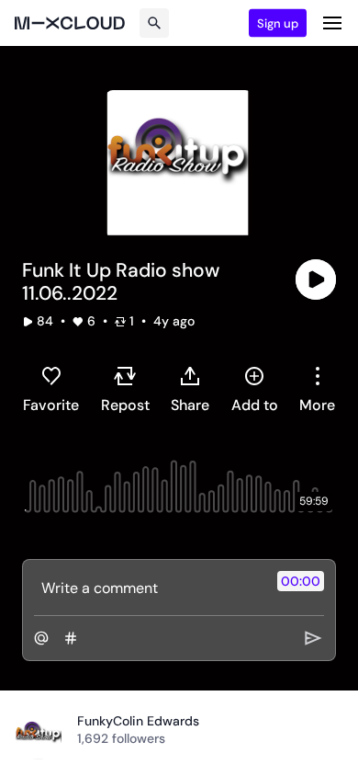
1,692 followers (121, 738)
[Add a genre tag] (70, 638)
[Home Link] (70, 23)
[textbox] (148, 587)
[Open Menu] (332, 23)
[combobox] (317, 389)
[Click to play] (316, 279)
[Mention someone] (41, 638)
